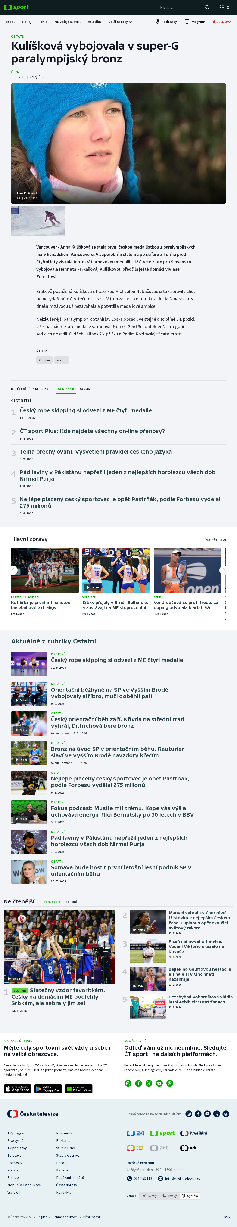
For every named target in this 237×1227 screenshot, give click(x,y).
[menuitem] (9, 21)
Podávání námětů (70, 1177)
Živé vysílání (16, 1140)
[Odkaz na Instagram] (128, 1083)
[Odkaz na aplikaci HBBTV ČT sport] (79, 1088)
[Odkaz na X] (149, 1083)
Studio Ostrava (68, 1155)
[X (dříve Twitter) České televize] (216, 1114)
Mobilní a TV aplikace (24, 1185)
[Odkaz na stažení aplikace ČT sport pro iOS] (17, 1088)
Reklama (63, 1140)
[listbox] (169, 1196)
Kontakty (63, 1192)
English (42, 1217)
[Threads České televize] (226, 1114)
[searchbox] (180, 7)
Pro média (64, 1133)
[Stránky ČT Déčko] (135, 1149)
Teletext (14, 1155)
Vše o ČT (14, 1192)
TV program (16, 1133)
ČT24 (14, 72)
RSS (227, 1217)
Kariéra (62, 1170)
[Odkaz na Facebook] (138, 1083)
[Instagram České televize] (189, 1114)
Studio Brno (65, 1148)
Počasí (12, 1170)
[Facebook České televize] (198, 1114)
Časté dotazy (66, 1185)
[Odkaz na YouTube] (159, 1083)
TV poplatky (17, 1148)
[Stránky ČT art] (159, 1149)
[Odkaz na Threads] (170, 1083)
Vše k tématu (215, 539)
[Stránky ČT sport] (162, 1134)
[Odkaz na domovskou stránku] (23, 7)
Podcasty (14, 1162)
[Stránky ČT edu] (188, 1149)
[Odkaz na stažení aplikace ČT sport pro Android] (48, 1088)
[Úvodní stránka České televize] (33, 1114)
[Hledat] (207, 7)
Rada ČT (62, 1162)
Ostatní (18, 36)
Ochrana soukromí (65, 1217)
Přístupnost (91, 1217)
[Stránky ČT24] (135, 1134)
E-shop (13, 1177)
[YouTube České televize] (207, 1114)
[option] (149, 1196)
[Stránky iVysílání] (193, 1134)
